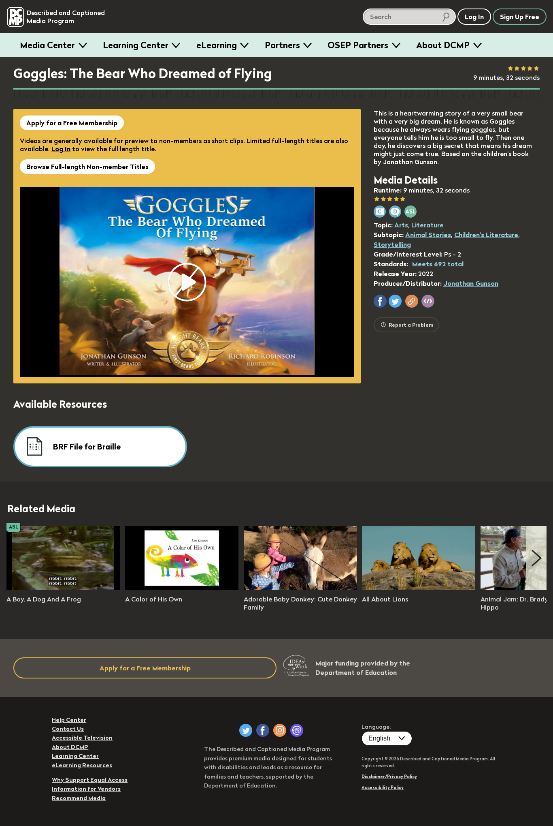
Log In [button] (474, 17)
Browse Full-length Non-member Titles (87, 167)
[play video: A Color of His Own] (181, 588)
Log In (60, 149)
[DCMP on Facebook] (262, 730)
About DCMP (443, 45)
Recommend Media (79, 798)
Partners (282, 45)
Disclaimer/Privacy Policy (389, 776)
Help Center (69, 719)
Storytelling (392, 244)
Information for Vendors (86, 788)
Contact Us (68, 728)
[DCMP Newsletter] (296, 730)
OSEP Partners (358, 45)
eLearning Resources (82, 765)
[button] (380, 301)
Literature (427, 225)
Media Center (47, 45)
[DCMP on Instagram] (279, 730)
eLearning (216, 45)
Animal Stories (428, 235)
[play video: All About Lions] (418, 588)
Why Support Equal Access (90, 779)
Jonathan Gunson (470, 283)
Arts (401, 225)
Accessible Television (82, 737)
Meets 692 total (438, 264)
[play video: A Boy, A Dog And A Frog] (63, 588)
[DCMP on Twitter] (245, 730)
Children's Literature (486, 235)
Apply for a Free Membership (71, 123)
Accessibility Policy (383, 787)
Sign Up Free (519, 17)
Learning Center (135, 45)
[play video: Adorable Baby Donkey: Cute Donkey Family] (300, 588)
